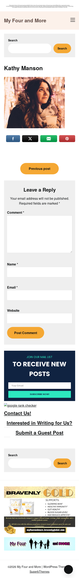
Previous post (39, 168)
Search (13, 40)
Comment (15, 212)
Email (12, 287)
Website (13, 310)
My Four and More (25, 20)
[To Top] (68, 569)
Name (12, 264)
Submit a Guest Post (39, 432)
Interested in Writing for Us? (39, 422)
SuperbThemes (39, 571)
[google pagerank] (20, 405)
